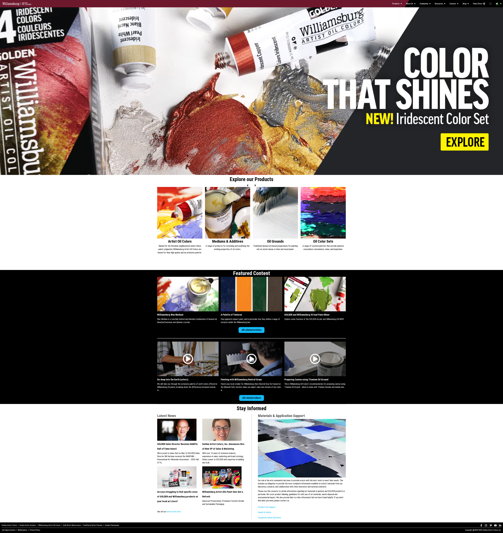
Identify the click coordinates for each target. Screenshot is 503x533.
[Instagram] (486, 525)
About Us (409, 4)
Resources (439, 4)
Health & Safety (264, 512)
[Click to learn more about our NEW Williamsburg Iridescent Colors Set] (251, 9)
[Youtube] (495, 525)
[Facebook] (481, 525)
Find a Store (477, 4)
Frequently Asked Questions (269, 517)
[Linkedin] (500, 525)
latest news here (174, 511)
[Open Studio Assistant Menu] (498, 4)
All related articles (251, 329)
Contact (453, 4)
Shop (464, 4)
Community (424, 4)
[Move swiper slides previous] (247, 185)
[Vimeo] (490, 525)
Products (396, 4)
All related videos (251, 397)
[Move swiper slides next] (255, 185)
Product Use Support (267, 507)
